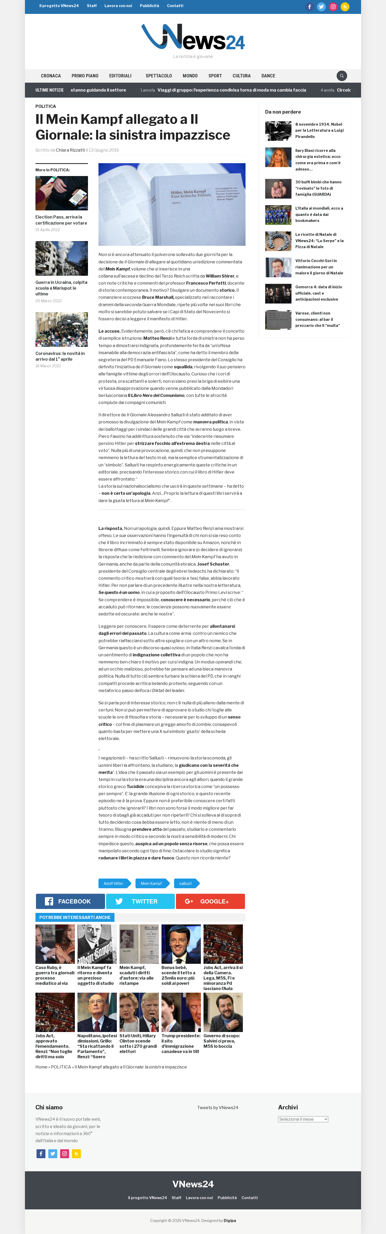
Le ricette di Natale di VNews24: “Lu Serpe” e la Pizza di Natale (319, 240)
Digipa (230, 1220)
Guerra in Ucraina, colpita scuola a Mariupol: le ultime (61, 288)
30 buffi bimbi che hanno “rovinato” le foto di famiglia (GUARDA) (318, 188)
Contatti (175, 5)
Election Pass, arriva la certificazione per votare (61, 220)
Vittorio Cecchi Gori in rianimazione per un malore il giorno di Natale (319, 266)
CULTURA (242, 75)
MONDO (190, 75)
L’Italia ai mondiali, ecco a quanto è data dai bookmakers (319, 214)
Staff (92, 5)
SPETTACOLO (159, 75)
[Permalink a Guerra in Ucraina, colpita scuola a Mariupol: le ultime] (61, 260)
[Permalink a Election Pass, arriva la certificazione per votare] (61, 195)
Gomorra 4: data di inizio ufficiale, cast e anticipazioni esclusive (318, 293)
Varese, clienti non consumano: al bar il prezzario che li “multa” (317, 319)
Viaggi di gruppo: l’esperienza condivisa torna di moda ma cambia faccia (202, 90)
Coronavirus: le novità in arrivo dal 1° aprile (60, 356)
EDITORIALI (120, 75)
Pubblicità (149, 5)
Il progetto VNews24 (59, 5)
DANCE (268, 75)
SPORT (215, 75)
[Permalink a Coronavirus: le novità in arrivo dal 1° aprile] (61, 331)
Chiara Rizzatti (70, 150)
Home (41, 1067)
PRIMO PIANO (85, 75)
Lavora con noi (118, 5)
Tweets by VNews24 (217, 1107)
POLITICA (45, 106)
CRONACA (51, 75)
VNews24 (193, 1184)
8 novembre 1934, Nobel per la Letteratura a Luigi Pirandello (319, 130)
